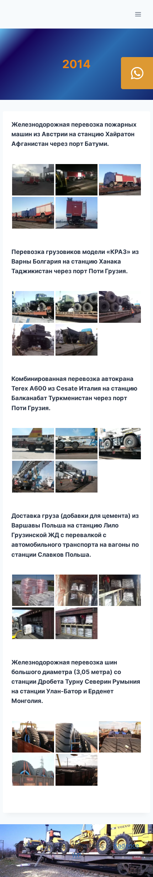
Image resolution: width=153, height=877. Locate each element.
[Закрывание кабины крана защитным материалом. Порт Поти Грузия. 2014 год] (76, 476)
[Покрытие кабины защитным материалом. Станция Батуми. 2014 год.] (33, 212)
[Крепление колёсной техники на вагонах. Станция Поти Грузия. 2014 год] (120, 306)
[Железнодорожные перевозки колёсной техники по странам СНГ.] (76, 340)
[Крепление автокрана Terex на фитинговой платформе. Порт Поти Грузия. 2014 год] (120, 443)
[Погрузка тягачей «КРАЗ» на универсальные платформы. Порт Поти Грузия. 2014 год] (76, 306)
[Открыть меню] (137, 14)
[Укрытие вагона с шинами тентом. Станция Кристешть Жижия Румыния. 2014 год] (120, 737)
